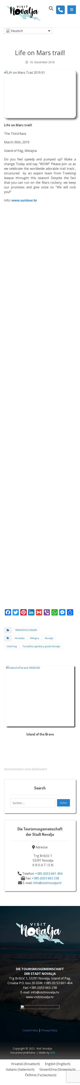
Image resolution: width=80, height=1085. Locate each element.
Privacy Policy (49, 1030)
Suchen (63, 802)
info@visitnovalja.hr (47, 883)
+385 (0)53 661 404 (48, 873)
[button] (71, 9)
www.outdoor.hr (24, 200)
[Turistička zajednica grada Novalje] (23, 13)
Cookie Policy (30, 1030)
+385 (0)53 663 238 (45, 878)
